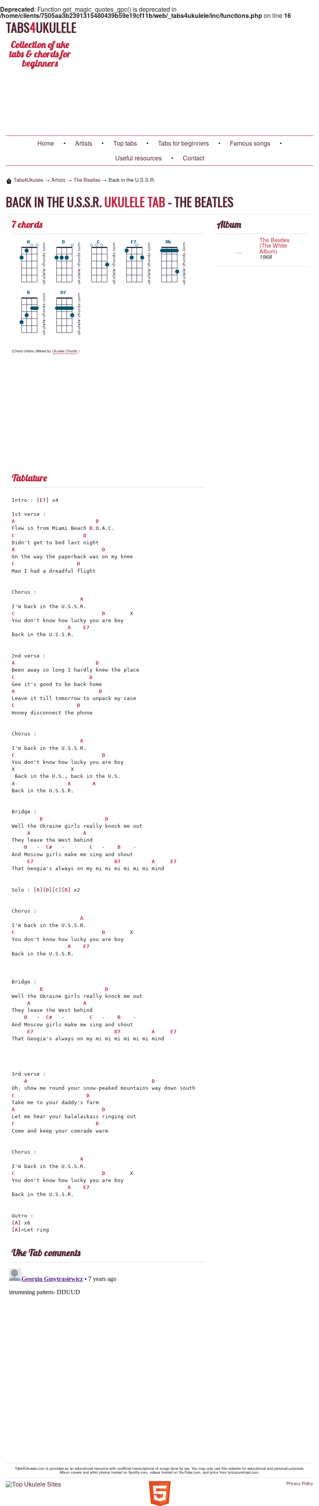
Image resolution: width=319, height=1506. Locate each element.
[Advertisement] (218, 77)
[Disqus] (159, 1362)
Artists (83, 143)
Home (45, 143)
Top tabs (125, 143)
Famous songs (250, 143)
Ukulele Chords (64, 351)
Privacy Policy (299, 1483)
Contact (193, 157)
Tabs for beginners (183, 143)
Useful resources (138, 157)
